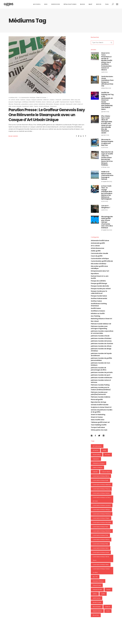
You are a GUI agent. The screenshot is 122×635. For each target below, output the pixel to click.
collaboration (96, 459)
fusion (44, 102)
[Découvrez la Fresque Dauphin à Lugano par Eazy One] (95, 143)
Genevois (49, 102)
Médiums (78, 102)
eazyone (11, 102)
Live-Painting (95, 316)
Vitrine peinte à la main (99, 430)
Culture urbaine (106, 471)
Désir (72, 99)
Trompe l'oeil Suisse (98, 427)
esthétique (25, 102)
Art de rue (95, 450)
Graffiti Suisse (96, 308)
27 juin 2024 (104, 147)
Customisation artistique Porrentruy (102, 531)
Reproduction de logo (98, 402)
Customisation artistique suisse (101, 552)
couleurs (52, 99)
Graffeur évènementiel (99, 298)
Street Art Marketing (98, 415)
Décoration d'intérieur (98, 264)
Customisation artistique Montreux (101, 514)
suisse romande (17, 106)
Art (9, 99)
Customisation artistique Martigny (101, 509)
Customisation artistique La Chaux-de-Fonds (102, 499)
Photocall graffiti (97, 400)
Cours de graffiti (96, 256)
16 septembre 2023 (106, 181)
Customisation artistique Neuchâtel (102, 522)
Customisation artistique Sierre (100, 548)
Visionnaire (53, 106)
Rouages (56, 104)
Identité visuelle (97, 602)
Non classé (95, 321)
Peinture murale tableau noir (101, 324)
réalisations (41, 104)
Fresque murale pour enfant (101, 289)
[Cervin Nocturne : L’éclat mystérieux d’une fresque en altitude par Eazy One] (95, 80)
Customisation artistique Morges (101, 518)
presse (36, 104)
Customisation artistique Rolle (100, 543)
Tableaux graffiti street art (100, 422)
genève (108, 589)
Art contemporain (97, 446)
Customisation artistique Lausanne (102, 505)
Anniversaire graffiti (98, 243)
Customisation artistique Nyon (100, 526)
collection (46, 99)
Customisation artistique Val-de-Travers (101, 558)
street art (80, 104)
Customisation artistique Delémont (101, 484)
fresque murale (97, 585)
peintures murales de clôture (101, 346)
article (13, 99)
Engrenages (18, 102)
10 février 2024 (105, 167)
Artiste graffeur (97, 454)
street (75, 104)
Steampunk (69, 104)
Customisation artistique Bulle (100, 480)
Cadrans (22, 99)
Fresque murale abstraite (100, 286)
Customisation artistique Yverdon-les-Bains (101, 570)
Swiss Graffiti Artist (97, 420)
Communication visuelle (99, 253)
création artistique (97, 467)
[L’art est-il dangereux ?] (95, 209)
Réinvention (49, 104)
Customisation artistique (28, 97)
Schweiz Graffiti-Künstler (99, 405)
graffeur (95, 593)
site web (62, 104)
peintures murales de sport (100, 375)
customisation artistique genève (101, 493)
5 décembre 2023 (106, 88)
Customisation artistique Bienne (101, 476)
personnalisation (97, 606)
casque (28, 99)
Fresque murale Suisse (99, 296)
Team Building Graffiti (98, 425)
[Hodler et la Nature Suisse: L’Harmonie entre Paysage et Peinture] (95, 175)
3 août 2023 (104, 210)
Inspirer (72, 102)
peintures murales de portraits (102, 372)
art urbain (107, 454)
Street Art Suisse (41, 97)
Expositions (95, 274)
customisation (66, 99)
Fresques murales (97, 589)
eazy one (77, 99)
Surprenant (25, 106)
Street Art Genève (97, 611)
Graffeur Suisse (96, 301)
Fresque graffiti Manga (99, 283)
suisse (108, 611)
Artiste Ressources (97, 248)
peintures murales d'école (100, 336)
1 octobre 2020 (13, 97)
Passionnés (17, 104)
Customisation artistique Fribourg (101, 489)
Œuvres (11, 104)
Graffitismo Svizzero (98, 311)
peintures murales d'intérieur (101, 338)
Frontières (38, 102)
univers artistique (44, 106)
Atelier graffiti (95, 251)
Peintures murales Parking (100, 385)
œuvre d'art (96, 615)
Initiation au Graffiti (98, 313)
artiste (17, 99)
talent (31, 106)
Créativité (58, 99)
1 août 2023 (104, 72)
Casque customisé (36, 99)
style (10, 106)
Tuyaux (36, 106)
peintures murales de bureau (101, 341)
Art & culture (95, 246)
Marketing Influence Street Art (101, 319)
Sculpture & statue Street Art (101, 407)
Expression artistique (98, 581)
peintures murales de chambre (102, 344)
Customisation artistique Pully (100, 535)
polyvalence (25, 104)
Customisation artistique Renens (101, 539)
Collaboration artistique (98, 463)
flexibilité (32, 102)
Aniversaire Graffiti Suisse (100, 241)
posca (31, 104)
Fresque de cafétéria (98, 281)
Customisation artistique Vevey (101, 564)
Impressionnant (64, 102)
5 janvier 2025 (105, 111)
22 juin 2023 (104, 201)
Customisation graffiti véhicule (102, 261)
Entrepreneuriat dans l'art (100, 271)
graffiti (57, 102)
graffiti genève (96, 598)
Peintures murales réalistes (100, 397)
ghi (54, 102)
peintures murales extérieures (101, 378)
